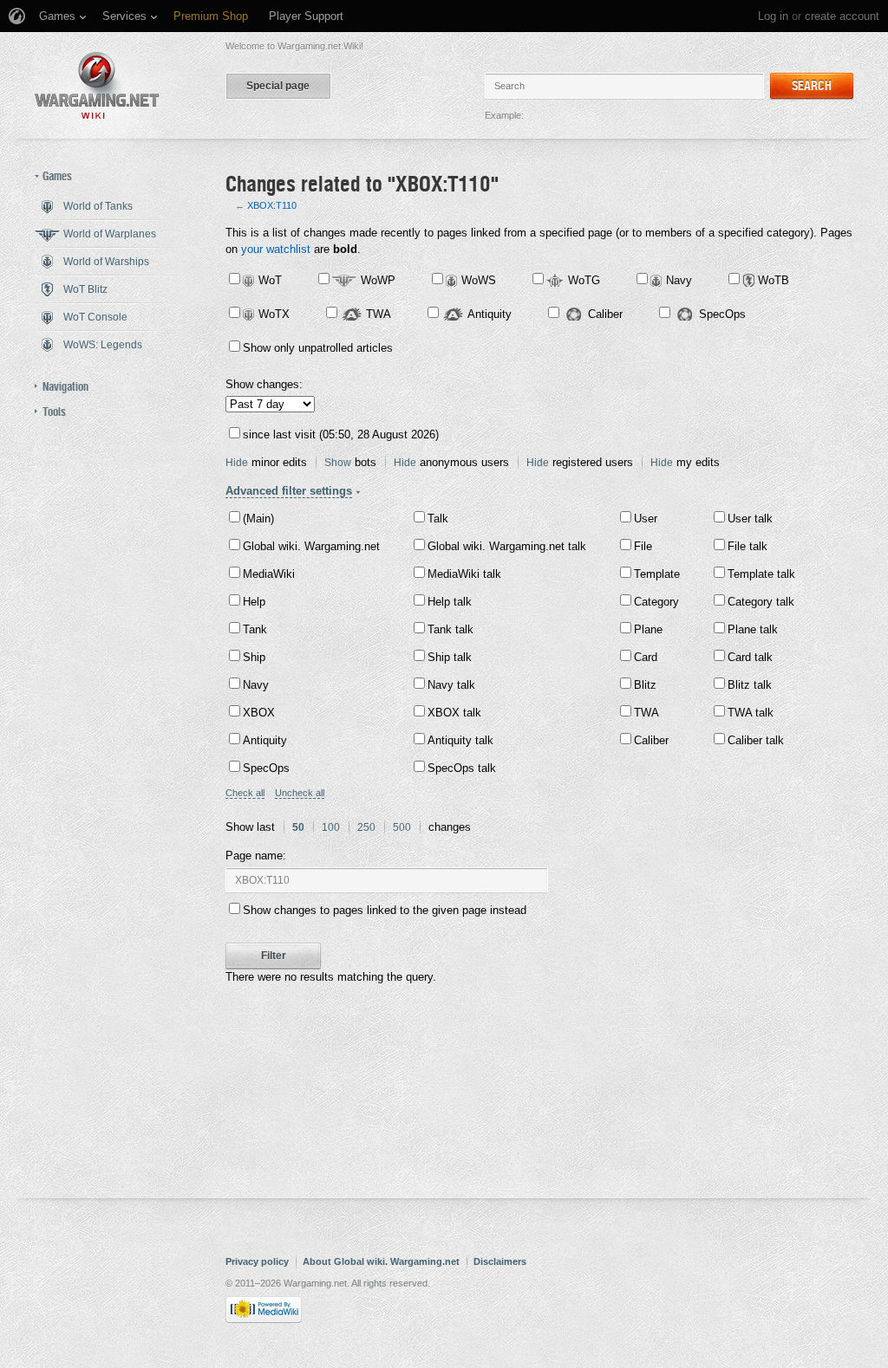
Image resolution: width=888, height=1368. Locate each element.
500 (402, 827)
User (645, 518)
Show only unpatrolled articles (318, 347)
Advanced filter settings (288, 490)
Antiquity (489, 314)
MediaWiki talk (464, 573)
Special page (278, 86)
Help (254, 601)
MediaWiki (269, 573)
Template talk (761, 573)
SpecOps (722, 314)
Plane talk (753, 629)
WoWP (378, 280)
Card (645, 657)
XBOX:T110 (272, 205)
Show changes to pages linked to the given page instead (384, 910)
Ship (254, 657)
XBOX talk (454, 712)
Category (656, 601)
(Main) (258, 518)
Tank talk (450, 629)
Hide (236, 463)
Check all (244, 793)
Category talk (761, 601)
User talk (750, 518)
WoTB (773, 280)
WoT (270, 280)
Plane (648, 629)
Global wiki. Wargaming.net (311, 546)
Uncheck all (299, 793)
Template (657, 573)
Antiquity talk (460, 740)
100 (331, 827)
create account (842, 16)
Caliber (605, 314)
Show (337, 463)
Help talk (450, 601)
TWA (378, 314)
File (643, 546)
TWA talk (751, 712)
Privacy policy (257, 1261)
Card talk (750, 657)
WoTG (584, 280)
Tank (255, 629)
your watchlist (275, 249)
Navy (679, 280)
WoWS (478, 280)
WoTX (274, 314)
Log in (773, 16)
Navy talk (451, 684)
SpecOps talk (462, 768)
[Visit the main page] (97, 85)
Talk (438, 518)
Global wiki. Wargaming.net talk (507, 546)
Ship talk (450, 657)
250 (366, 827)
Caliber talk (756, 740)
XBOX (259, 712)
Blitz (645, 684)
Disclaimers (499, 1261)
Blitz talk (750, 684)
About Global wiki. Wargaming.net (381, 1261)
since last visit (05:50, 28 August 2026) (341, 434)
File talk (747, 546)
